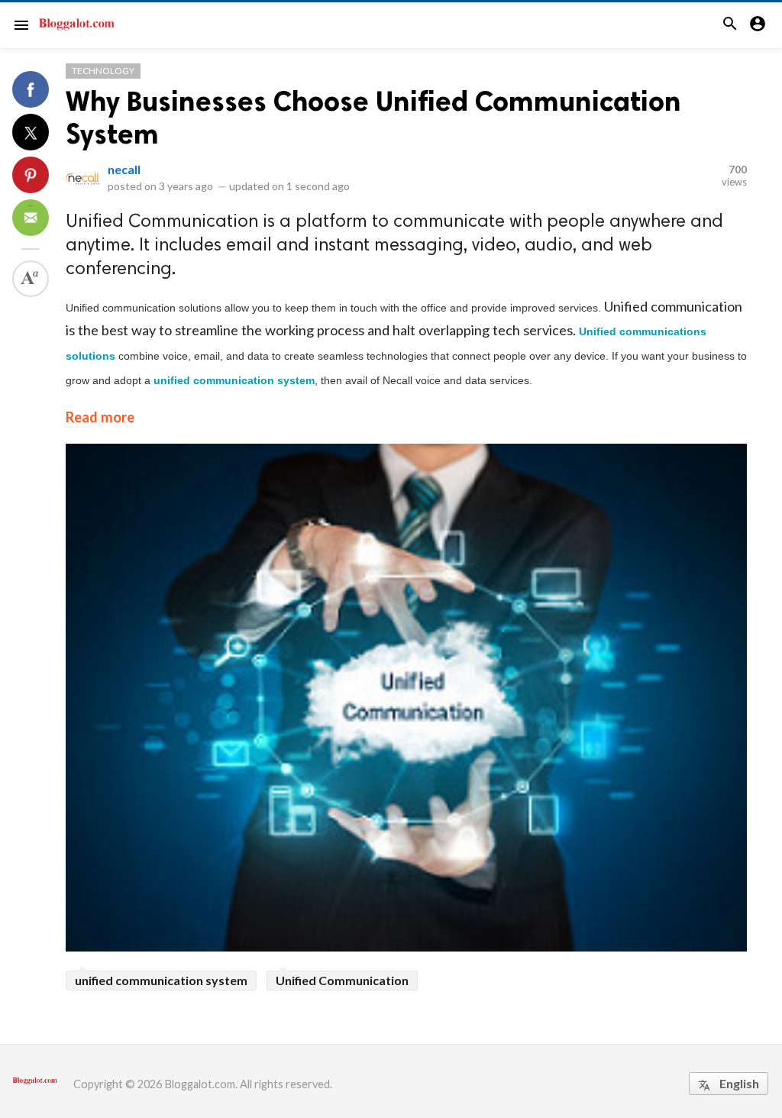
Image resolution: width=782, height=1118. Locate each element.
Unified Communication (342, 980)
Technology (103, 70)
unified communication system (161, 980)
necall (124, 169)
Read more (100, 417)
